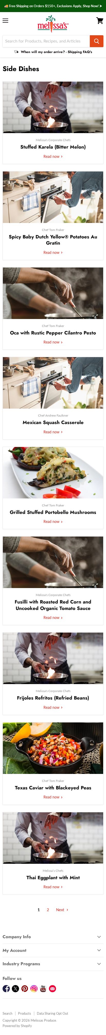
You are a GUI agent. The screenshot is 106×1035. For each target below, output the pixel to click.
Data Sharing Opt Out (52, 1013)
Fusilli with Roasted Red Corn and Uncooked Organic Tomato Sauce (53, 604)
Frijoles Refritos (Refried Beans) (53, 697)
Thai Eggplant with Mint (53, 877)
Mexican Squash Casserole (53, 422)
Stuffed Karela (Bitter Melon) (53, 146)
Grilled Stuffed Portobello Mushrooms (53, 512)
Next (60, 909)
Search (7, 1013)
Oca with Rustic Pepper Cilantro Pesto (53, 332)
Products (24, 1013)
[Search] (96, 41)
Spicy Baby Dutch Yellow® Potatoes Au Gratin (53, 239)
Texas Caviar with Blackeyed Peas (53, 787)
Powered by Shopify (17, 1026)
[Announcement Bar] (53, 6)
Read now (51, 156)
